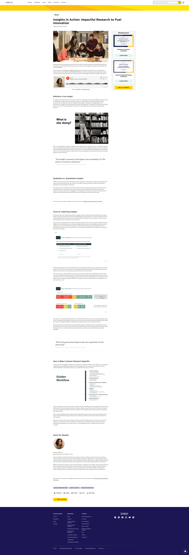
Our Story (84, 519)
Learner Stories (85, 523)
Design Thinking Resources (71, 526)
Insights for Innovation (87, 487)
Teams (54, 521)
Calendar (55, 523)
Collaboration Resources (73, 542)
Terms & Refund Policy (90, 548)
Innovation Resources (72, 537)
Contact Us (84, 537)
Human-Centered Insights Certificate (92, 201)
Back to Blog (61, 499)
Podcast (71, 70)
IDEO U (102, 548)
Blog (68, 516)
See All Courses (123, 87)
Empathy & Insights (74, 487)
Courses (55, 516)
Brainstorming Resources (70, 532)
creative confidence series (61, 487)
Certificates (55, 519)
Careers (83, 534)
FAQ (83, 532)
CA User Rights (78, 548)
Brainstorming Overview (73, 528)
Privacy (54, 548)
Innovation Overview (72, 534)
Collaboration (70, 539)
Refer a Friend (85, 526)
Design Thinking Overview (71, 522)
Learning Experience (86, 516)
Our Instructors (85, 521)
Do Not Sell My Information (65, 548)
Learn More (124, 55)
